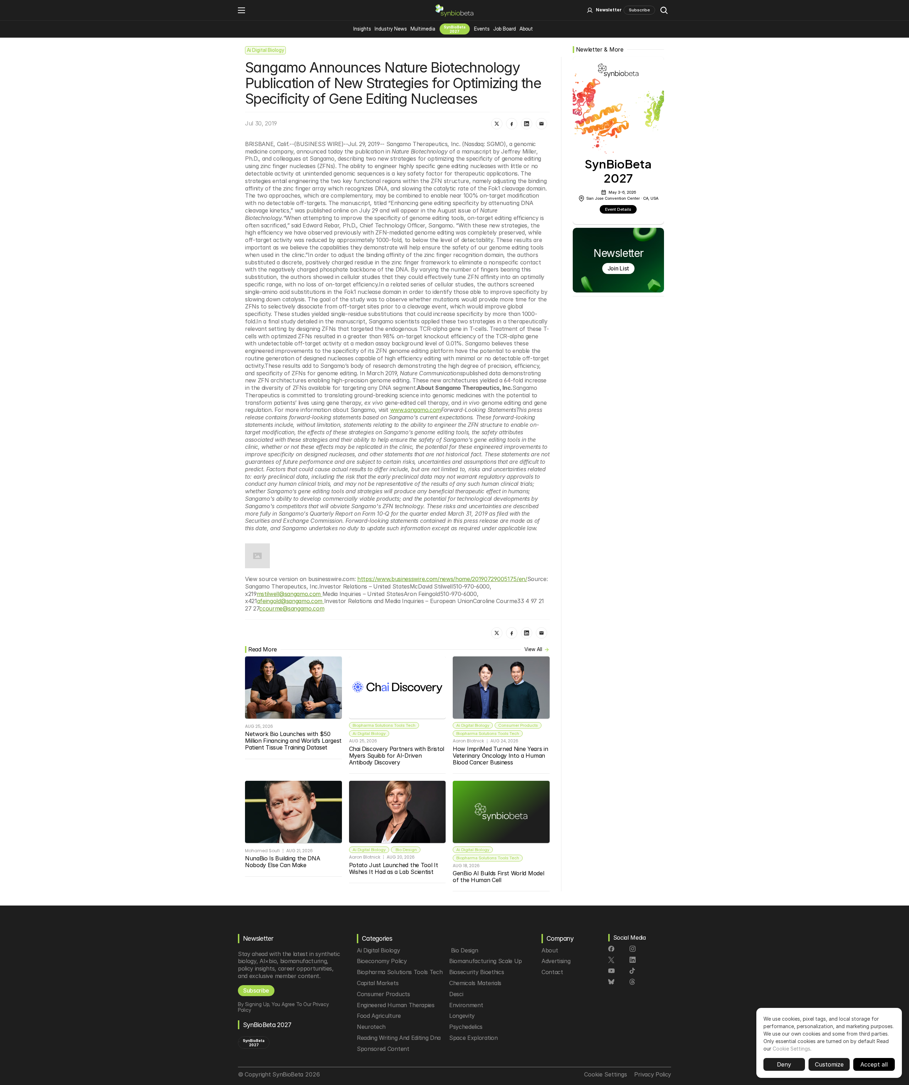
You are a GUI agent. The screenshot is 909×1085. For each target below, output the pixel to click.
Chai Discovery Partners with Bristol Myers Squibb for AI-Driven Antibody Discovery (397, 755)
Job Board (504, 29)
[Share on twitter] (496, 123)
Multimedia (422, 29)
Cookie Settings (791, 1049)
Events (482, 29)
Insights (362, 29)
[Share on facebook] (511, 123)
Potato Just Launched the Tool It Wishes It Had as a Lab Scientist (394, 868)
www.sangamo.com (415, 409)
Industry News (391, 29)
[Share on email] (541, 123)
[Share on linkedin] (526, 123)
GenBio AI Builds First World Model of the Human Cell (499, 876)
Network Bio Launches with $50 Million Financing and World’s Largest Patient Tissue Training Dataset (294, 740)
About (526, 29)
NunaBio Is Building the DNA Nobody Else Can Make (283, 862)
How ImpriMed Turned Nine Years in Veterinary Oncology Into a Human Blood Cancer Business (501, 755)
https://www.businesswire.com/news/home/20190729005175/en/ (442, 578)
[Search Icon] (664, 10)
